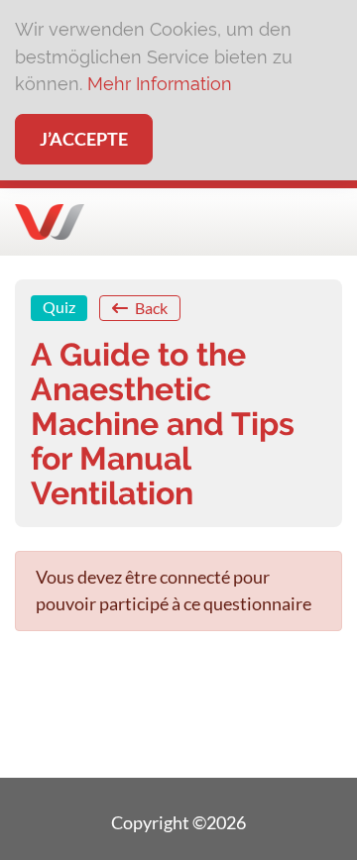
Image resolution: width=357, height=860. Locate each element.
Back (150, 307)
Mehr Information (159, 83)
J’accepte (84, 139)
